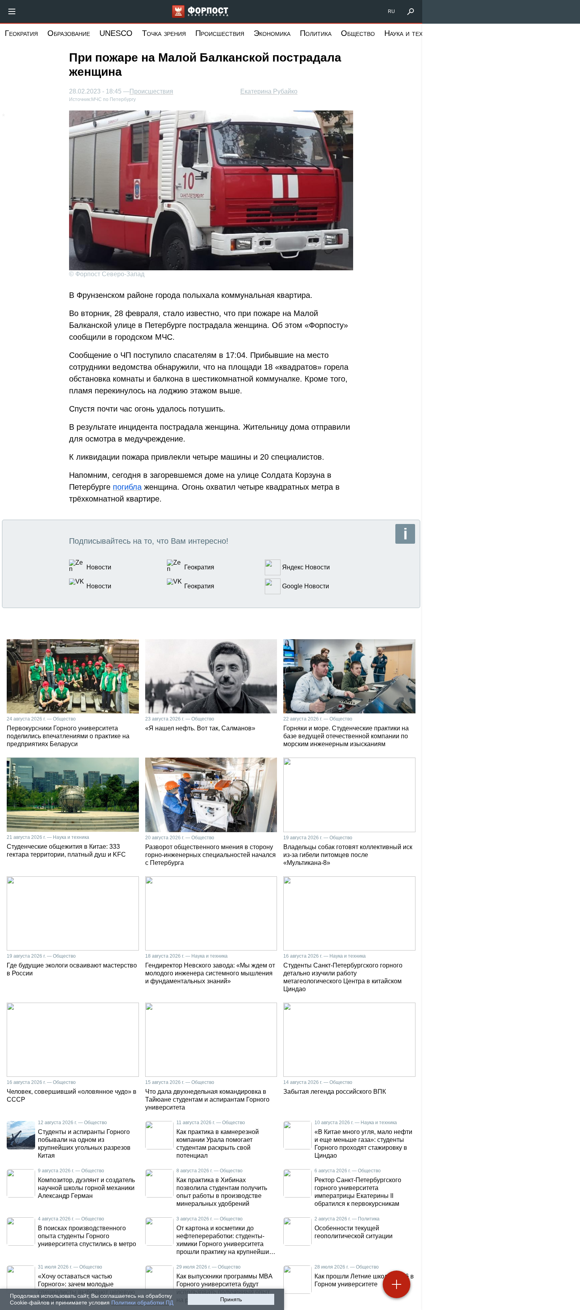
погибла (127, 487)
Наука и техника (410, 33)
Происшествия (219, 33)
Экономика (272, 33)
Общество (358, 33)
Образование (68, 33)
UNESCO (116, 33)
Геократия (21, 33)
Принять (231, 1299)
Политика (315, 33)
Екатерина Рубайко (268, 91)
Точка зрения (164, 33)
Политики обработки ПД (142, 1302)
